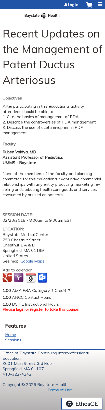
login (20, 309)
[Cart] (89, 7)
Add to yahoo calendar (19, 278)
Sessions (13, 339)
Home (10, 334)
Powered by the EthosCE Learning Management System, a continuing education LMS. (81, 404)
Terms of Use (59, 389)
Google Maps (32, 261)
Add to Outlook (43, 278)
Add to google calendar (8, 278)
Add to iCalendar (30, 277)
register (37, 309)
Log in (73, 5)
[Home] (52, 14)
